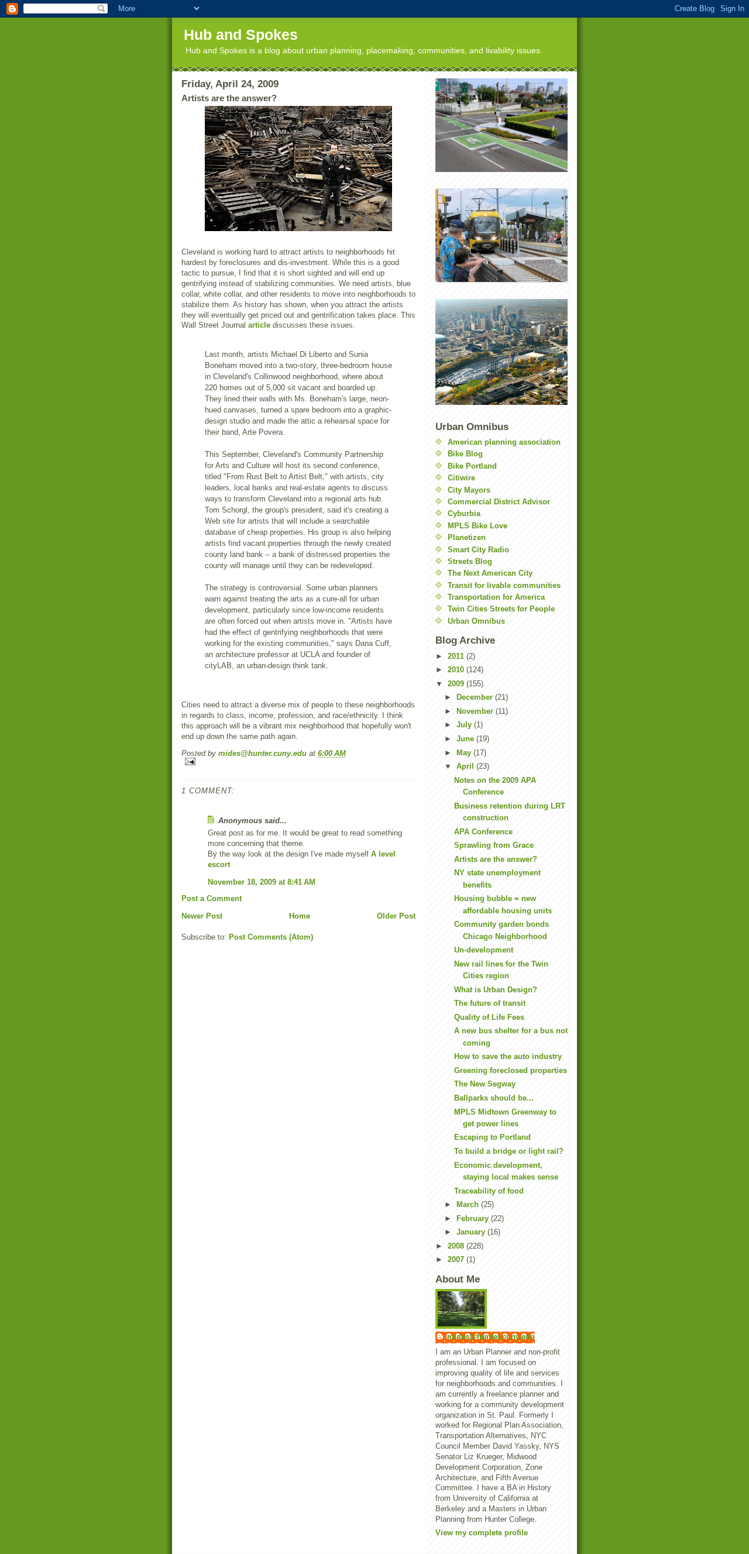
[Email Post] (298, 761)
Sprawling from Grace (494, 845)
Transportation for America (496, 597)
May (464, 752)
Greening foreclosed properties (510, 1070)
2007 (457, 1259)
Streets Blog (470, 561)
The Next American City (490, 573)
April (466, 766)
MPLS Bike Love (477, 525)
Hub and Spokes (241, 34)
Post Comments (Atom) (271, 937)
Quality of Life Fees (489, 1017)
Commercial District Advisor (499, 501)
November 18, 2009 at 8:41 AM (261, 882)
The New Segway (485, 1083)
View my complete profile (481, 1532)
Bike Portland (472, 466)
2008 (457, 1246)
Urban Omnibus (476, 621)
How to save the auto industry (508, 1056)
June (466, 738)
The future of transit (489, 1003)
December (475, 697)
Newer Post (201, 916)
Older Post (396, 916)
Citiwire (461, 477)
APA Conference (483, 831)
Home (299, 916)
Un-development (483, 950)
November (476, 711)
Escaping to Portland (492, 1137)
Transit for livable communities (504, 585)
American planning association (504, 442)
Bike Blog (465, 453)
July (465, 724)
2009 (457, 683)
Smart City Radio (478, 549)
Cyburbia (464, 513)
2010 (457, 669)
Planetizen (467, 537)
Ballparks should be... (494, 1098)
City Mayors (469, 490)
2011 (457, 656)
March (468, 1204)
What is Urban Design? (495, 989)
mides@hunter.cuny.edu (491, 1336)
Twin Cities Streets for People (501, 608)
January (471, 1232)
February (473, 1218)
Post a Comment (211, 898)
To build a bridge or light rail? (509, 1151)
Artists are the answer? (495, 859)
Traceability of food (489, 1191)
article (259, 325)
